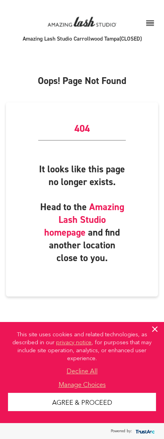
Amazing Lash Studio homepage (84, 220)
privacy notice (74, 342)
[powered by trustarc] (144, 431)
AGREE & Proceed (82, 402)
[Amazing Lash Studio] (82, 21)
